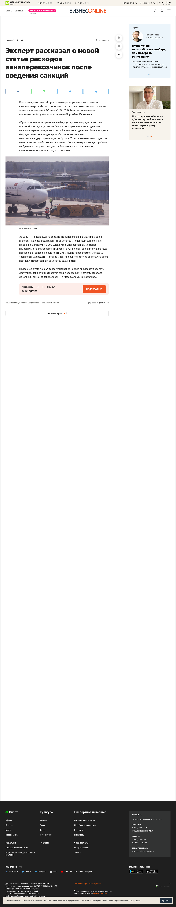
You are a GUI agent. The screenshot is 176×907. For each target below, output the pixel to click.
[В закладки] (119, 46)
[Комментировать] (119, 37)
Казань (9, 11)
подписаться (94, 288)
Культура (46, 812)
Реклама (44, 842)
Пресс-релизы (12, 835)
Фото (42, 830)
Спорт (13, 812)
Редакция (11, 842)
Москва (143, 3)
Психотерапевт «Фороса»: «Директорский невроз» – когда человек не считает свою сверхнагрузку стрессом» (147, 122)
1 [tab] (147, 136)
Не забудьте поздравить (85, 825)
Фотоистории (46, 835)
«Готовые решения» (155, 38)
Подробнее (135, 900)
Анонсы (43, 820)
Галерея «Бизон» (81, 848)
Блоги (8, 830)
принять (166, 900)
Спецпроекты (81, 842)
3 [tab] (150, 136)
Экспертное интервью (90, 812)
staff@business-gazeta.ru (143, 851)
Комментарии (57, 313)
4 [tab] (151, 136)
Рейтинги (78, 830)
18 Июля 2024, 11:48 (14, 40)
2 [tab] (149, 74)
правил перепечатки (101, 894)
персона (136, 27)
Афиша (9, 820)
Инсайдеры (79, 835)
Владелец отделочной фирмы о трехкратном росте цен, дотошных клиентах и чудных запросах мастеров (149, 64)
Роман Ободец (152, 35)
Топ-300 (77, 852)
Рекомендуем (138, 112)
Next (167, 74)
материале (70, 276)
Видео (42, 825)
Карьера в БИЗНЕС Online (17, 848)
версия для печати (100, 303)
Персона (9, 825)
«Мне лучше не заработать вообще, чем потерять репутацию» (149, 51)
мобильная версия (83, 871)
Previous (133, 74)
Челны (126, 3)
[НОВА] (42, 11)
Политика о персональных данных (87, 884)
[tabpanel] (150, 49)
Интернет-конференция (84, 820)
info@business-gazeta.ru (142, 831)
